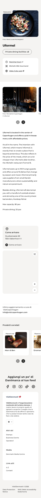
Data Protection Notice (9, 491)
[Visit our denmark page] (8, 386)
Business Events (12, 438)
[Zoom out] (34, 290)
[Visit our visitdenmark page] (20, 386)
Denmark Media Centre (15, 454)
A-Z (7, 468)
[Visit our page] (14, 386)
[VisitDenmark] (13, 397)
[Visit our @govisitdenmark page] (27, 386)
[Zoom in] (34, 284)
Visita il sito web (15, 71)
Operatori (10, 441)
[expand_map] (34, 254)
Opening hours (15, 62)
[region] (20, 272)
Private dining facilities (15, 52)
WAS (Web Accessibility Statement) (27, 491)
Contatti (9, 471)
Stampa (9, 435)
